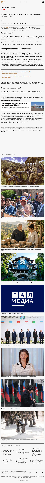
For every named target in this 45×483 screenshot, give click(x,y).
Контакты (7, 471)
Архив (2, 11)
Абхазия (3, 9)
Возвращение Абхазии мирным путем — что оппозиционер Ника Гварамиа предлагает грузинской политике (23, 461)
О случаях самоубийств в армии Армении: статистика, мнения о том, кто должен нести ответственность (19, 440)
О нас (2, 471)
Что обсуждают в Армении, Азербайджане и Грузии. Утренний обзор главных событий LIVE (20, 186)
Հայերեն (3, 7)
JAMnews (3, 19)
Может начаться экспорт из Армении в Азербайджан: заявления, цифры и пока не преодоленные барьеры (21, 250)
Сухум (2, 20)
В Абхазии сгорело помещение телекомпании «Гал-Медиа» (13, 313)
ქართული (8, 7)
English (13, 7)
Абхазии (6, 27)
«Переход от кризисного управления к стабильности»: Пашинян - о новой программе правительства (21, 217)
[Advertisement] (22, 142)
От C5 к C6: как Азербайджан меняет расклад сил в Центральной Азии (15, 345)
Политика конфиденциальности (18, 471)
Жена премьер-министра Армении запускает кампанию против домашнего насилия (18, 376)
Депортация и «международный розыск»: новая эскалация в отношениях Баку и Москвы (19, 408)
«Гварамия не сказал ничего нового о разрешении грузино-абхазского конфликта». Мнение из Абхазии (22, 282)
